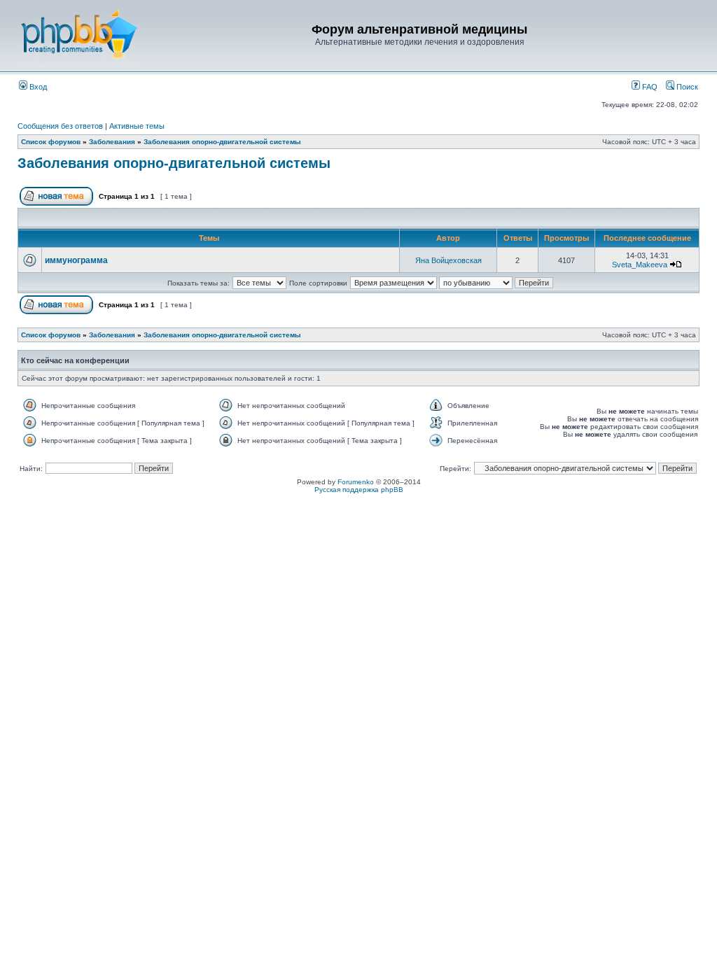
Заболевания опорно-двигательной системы (222, 142)
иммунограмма (76, 260)
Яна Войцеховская (448, 260)
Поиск (686, 87)
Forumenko (355, 482)
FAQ (648, 87)
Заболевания (112, 142)
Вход (37, 87)
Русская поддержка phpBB (358, 489)
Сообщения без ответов (60, 126)
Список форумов (51, 142)
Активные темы (137, 126)
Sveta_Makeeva (639, 264)
